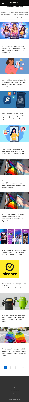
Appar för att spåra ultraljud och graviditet (12, 110)
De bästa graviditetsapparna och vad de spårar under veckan (13, 77)
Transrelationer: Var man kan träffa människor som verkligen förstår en (14, 211)
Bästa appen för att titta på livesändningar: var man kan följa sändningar (13, 42)
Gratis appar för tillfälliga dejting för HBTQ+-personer (14, 346)
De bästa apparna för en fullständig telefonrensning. (14, 281)
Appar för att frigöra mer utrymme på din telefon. (14, 312)
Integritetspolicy (15, 390)
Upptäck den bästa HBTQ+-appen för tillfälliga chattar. (13, 178)
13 (17, 367)
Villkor (14, 388)
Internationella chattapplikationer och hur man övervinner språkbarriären (13, 145)
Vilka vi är (14, 393)
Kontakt (14, 385)
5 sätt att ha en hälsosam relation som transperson (13, 247)
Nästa (22, 367)
